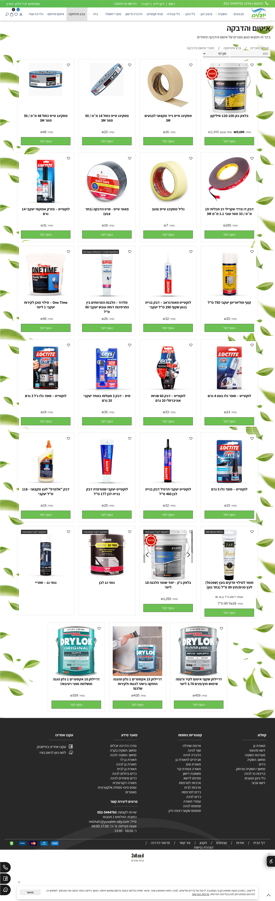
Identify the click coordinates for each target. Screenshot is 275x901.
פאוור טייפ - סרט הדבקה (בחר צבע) (107, 211)
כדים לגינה (193, 796)
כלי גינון (190, 14)
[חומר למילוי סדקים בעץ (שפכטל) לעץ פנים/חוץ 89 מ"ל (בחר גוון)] (229, 579)
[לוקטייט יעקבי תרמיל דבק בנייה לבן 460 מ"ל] (168, 484)
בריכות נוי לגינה (254, 773)
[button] (229, 141)
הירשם (132, 3)
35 (106, 412)
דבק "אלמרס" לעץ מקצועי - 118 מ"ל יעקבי (45, 491)
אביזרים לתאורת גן (188, 759)
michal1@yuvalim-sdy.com (109, 821)
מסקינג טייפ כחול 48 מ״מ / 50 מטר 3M (46, 118)
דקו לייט (158, 3)
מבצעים (239, 14)
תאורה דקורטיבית (124, 782)
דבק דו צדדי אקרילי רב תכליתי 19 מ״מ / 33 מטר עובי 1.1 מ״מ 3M (229, 211)
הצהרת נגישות (203, 847)
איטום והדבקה (248, 28)
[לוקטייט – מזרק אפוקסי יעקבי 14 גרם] (45, 204)
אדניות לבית (192, 787)
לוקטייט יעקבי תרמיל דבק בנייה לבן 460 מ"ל (168, 491)
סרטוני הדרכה (160, 842)
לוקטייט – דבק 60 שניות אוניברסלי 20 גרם (168, 398)
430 (136, 695)
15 (228, 505)
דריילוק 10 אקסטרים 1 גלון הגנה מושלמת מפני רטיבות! (76, 681)
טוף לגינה (194, 750)
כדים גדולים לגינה (124, 773)
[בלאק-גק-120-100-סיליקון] (229, 112)
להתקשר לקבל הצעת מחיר (156, 531)
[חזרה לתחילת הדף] (268, 896)
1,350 (167, 598)
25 (106, 131)
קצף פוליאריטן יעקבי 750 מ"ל (229, 302)
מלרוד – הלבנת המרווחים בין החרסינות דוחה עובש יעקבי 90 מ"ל (107, 307)
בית (95, 14)
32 (167, 318)
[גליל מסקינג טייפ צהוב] (168, 204)
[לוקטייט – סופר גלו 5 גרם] (229, 484)
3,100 (240, 132)
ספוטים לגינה (192, 806)
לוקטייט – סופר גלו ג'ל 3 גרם (45, 395)
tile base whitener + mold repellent (100, 251)
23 (228, 412)
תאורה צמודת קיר (189, 768)
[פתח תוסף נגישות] (271, 861)
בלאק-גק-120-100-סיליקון (229, 115)
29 (106, 505)
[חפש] (7, 14)
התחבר (118, 3)
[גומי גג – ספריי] (45, 578)
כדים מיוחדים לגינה (123, 778)
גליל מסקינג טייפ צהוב (168, 209)
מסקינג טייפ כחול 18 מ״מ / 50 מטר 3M (107, 118)
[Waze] (5, 891)
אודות (240, 842)
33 (167, 412)
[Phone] (5, 868)
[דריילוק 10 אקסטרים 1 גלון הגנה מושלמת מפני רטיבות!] (76, 675)
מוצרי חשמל (113, 14)
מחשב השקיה (256, 759)
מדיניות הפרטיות (200, 894)
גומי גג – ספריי (46, 582)
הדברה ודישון (134, 14)
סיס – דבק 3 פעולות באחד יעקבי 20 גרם (107, 398)
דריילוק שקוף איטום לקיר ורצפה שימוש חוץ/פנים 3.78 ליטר (199, 681)
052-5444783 (107, 812)
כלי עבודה (173, 14)
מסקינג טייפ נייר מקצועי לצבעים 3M (168, 118)
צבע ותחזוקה (77, 14)
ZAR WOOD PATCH (214, 531)
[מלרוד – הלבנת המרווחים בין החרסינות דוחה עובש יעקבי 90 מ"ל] (107, 298)
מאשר (30, 892)
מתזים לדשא (192, 778)
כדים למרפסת (191, 792)
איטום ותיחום (56, 14)
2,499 (215, 131)
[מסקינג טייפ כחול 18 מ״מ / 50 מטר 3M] (107, 94)
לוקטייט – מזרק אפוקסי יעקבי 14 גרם (46, 211)
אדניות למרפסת (189, 782)
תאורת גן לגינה (126, 764)
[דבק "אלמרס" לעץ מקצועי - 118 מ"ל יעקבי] (45, 484)
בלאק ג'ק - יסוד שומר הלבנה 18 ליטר (168, 584)
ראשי (171, 3)
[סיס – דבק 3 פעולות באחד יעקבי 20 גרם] (107, 391)
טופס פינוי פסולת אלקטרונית (117, 787)
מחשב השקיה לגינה (123, 755)
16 (167, 131)
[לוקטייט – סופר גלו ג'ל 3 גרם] (45, 391)
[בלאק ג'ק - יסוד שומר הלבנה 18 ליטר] (168, 579)
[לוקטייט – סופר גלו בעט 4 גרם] (229, 391)
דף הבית (259, 842)
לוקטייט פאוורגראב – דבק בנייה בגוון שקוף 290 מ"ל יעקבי (168, 304)
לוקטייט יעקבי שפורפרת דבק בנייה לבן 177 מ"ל (107, 491)
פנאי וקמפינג (155, 14)
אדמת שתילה (191, 745)
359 (75, 695)
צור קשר (184, 842)
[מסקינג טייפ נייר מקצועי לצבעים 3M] (168, 107)
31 (45, 225)
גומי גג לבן (107, 582)
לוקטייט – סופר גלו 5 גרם (229, 489)
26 (106, 318)
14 (45, 412)
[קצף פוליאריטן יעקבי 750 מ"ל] (229, 298)
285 (228, 225)
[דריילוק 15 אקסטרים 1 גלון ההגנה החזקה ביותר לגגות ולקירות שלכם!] (137, 674)
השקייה (222, 14)
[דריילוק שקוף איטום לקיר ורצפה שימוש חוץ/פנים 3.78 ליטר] (199, 675)
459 (198, 695)
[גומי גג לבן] (107, 578)
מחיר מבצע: (225, 132)
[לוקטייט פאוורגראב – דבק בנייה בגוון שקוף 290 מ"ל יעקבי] (168, 298)
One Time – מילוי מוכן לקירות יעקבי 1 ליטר (45, 304)
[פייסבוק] (5, 879)
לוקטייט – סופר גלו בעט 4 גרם (229, 395)
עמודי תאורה (192, 801)
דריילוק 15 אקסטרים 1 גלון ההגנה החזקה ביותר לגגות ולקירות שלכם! (137, 684)
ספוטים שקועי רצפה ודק (185, 810)
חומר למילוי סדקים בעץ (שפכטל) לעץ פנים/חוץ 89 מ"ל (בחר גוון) (229, 584)
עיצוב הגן (206, 14)
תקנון (203, 842)
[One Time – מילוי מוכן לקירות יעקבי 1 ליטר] (45, 298)
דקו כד (145, 3)
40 (45, 131)
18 (106, 225)
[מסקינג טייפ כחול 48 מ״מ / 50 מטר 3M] (45, 94)
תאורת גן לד (128, 759)
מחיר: (247, 132)
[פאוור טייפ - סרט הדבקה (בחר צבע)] (107, 204)
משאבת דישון (191, 773)
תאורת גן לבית (126, 768)
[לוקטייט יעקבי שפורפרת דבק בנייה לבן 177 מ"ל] (107, 484)
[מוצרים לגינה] (258, 13)
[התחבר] (21, 14)
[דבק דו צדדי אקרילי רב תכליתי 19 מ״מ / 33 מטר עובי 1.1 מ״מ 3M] (229, 200)
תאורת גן (259, 745)
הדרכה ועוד (36, 14)
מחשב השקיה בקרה (123, 750)
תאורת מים (193, 764)
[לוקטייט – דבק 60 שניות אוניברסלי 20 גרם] (168, 391)
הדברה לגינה (191, 755)
